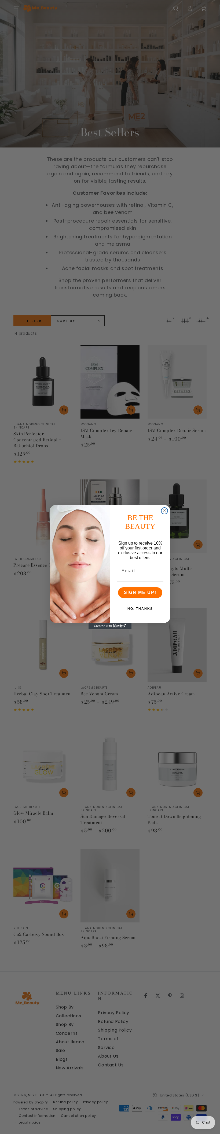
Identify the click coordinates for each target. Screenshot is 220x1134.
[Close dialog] (164, 511)
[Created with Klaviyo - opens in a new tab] (110, 626)
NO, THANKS (140, 609)
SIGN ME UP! (140, 592)
